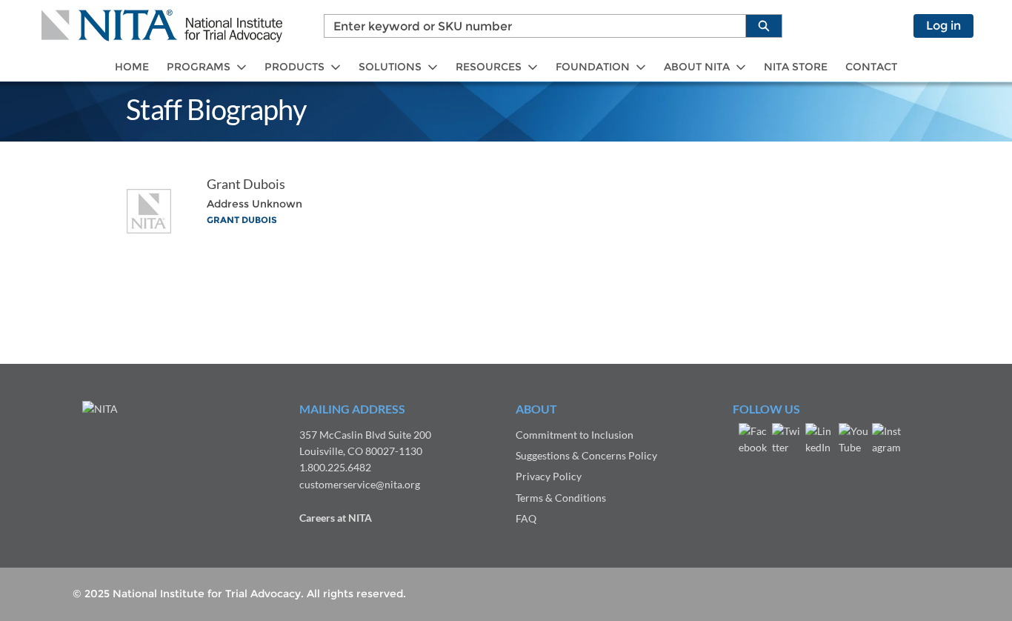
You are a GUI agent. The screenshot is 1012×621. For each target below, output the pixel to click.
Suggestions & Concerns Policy (586, 455)
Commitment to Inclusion (574, 434)
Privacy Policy (549, 476)
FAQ (526, 518)
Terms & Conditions (561, 497)
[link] (132, 67)
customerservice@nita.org (359, 484)
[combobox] (528, 26)
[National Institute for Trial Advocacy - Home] (161, 26)
